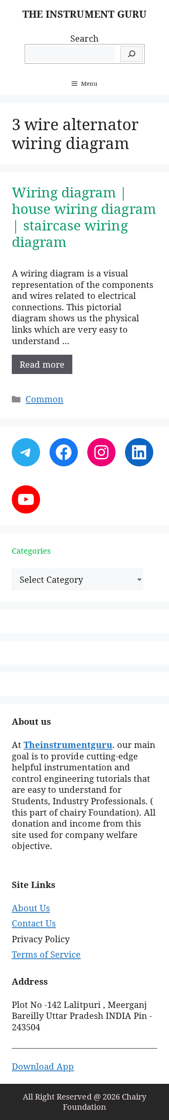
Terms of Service (46, 954)
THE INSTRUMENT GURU (84, 13)
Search (84, 38)
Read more (42, 364)
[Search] (131, 54)
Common (44, 399)
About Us (31, 908)
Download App (43, 1066)
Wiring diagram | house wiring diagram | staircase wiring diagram (84, 217)
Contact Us (34, 923)
